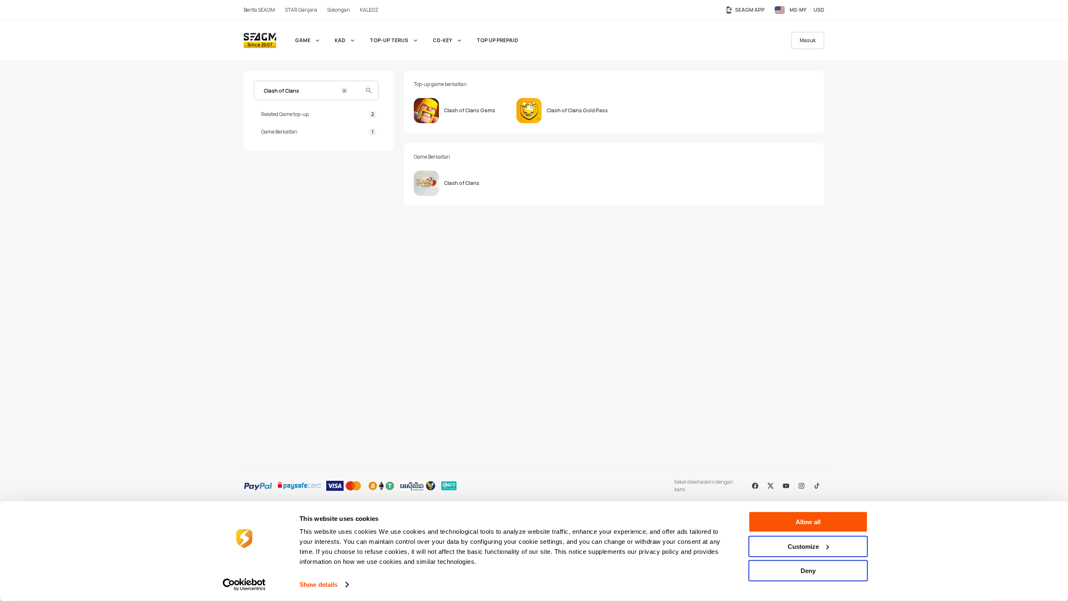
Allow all (808, 521)
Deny (808, 570)
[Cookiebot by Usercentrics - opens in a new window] (244, 584)
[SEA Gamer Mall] (260, 40)
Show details (319, 584)
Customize (803, 546)
